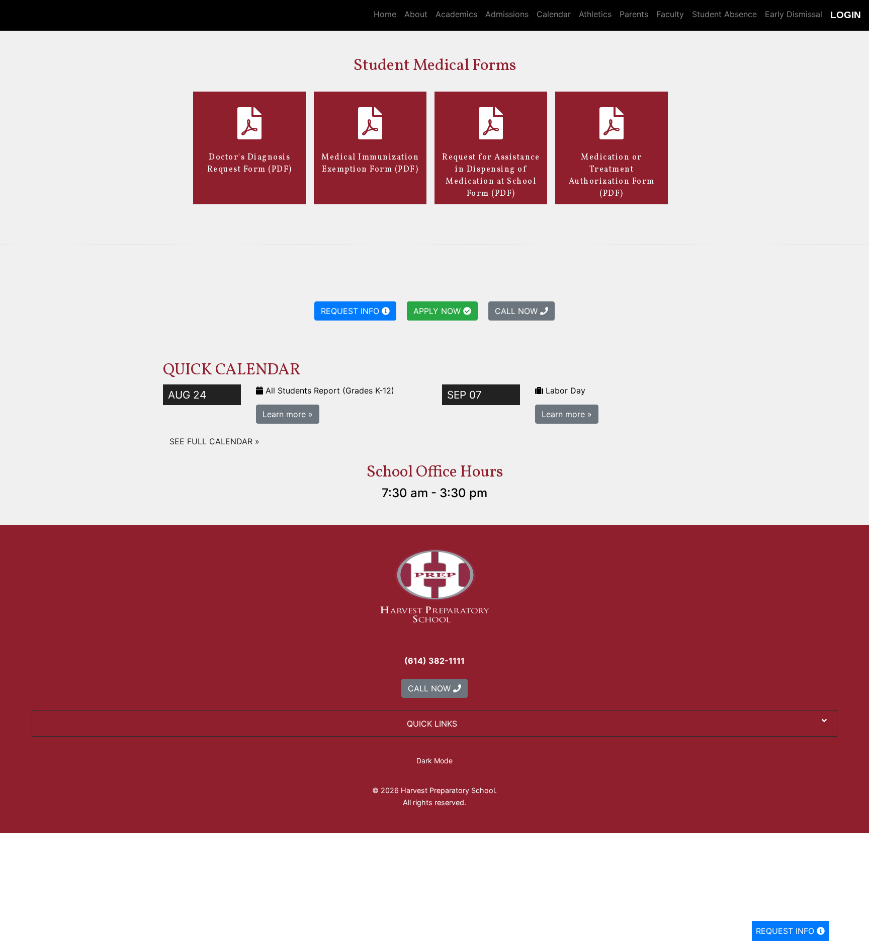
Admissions (507, 14)
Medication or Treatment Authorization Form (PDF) (612, 175)
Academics (456, 14)
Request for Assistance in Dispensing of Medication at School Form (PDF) (491, 175)
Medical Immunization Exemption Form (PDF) (370, 163)
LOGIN (845, 15)
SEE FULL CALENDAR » (214, 441)
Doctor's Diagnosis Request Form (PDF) (249, 163)
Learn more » (288, 414)
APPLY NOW (438, 311)
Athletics (595, 14)
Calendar (554, 14)
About (415, 14)
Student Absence (724, 14)
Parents (634, 14)
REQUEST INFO (786, 931)
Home (385, 14)
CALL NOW (517, 311)
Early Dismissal (793, 14)
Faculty (670, 14)
